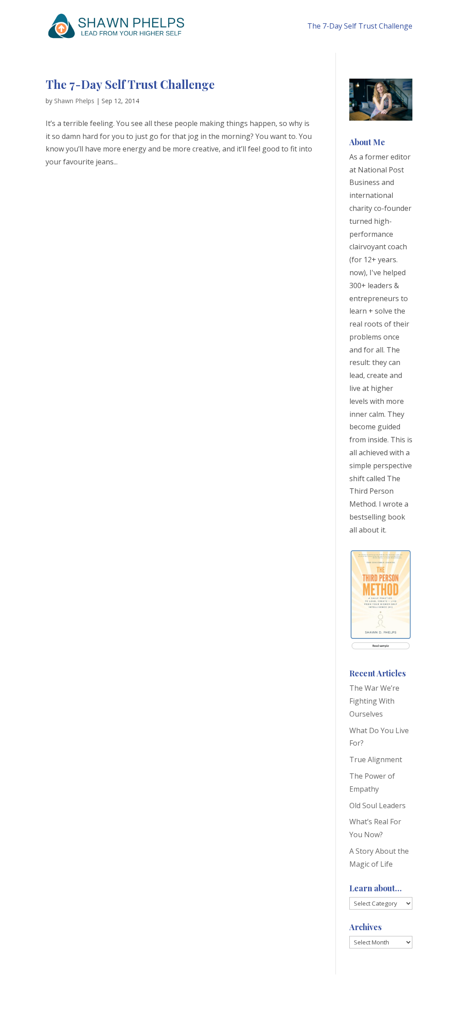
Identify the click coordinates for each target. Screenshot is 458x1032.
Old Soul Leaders (377, 805)
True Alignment (375, 759)
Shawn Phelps (74, 100)
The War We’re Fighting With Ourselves (374, 701)
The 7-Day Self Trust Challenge (359, 26)
